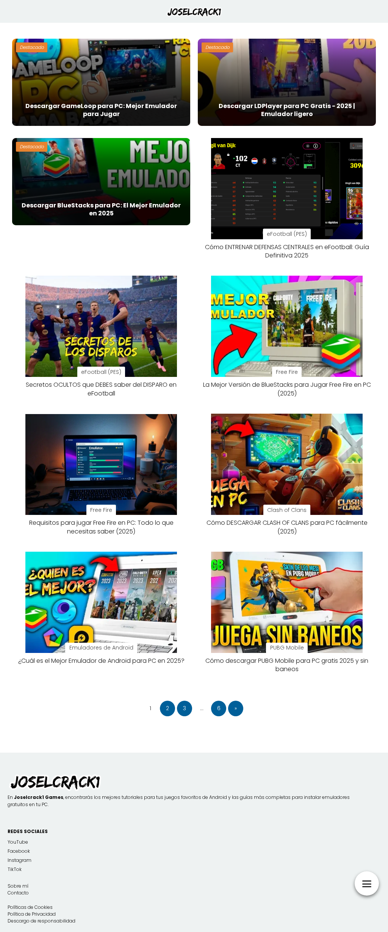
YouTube (18, 842)
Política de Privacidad (32, 914)
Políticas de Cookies (30, 907)
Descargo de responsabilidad (41, 921)
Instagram (19, 860)
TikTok (15, 869)
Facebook (19, 851)
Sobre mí (18, 886)
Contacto (18, 893)
